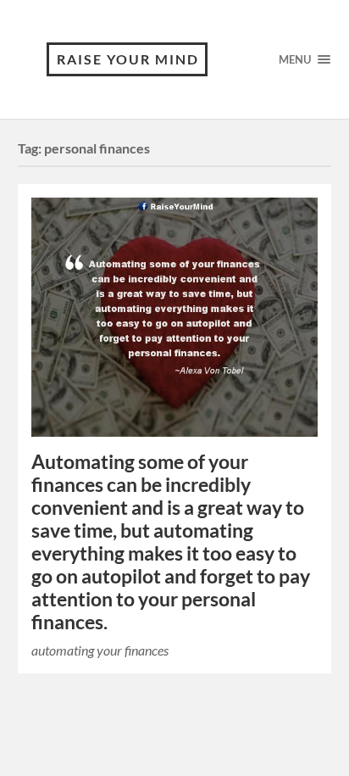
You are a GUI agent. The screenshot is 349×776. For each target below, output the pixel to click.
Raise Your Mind (128, 59)
